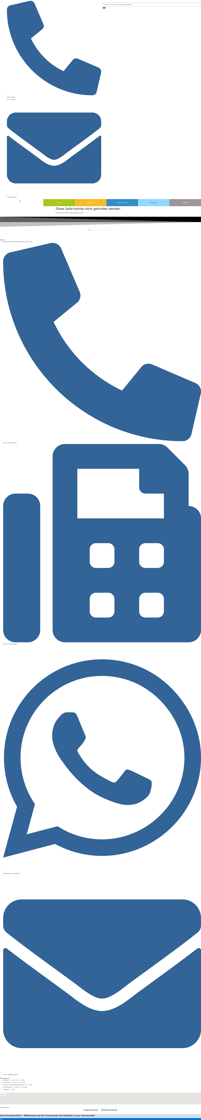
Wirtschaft (185, 202)
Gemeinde (59, 202)
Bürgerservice (91, 202)
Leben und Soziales (122, 202)
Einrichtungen (154, 202)
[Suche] (104, 8)
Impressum (91, 1109)
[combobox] (151, 4)
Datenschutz (109, 1109)
